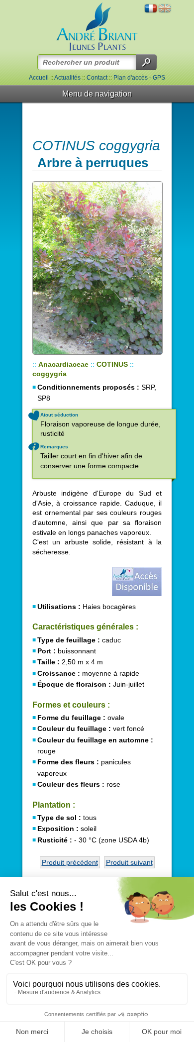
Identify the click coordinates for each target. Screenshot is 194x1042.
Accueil (39, 77)
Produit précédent (70, 862)
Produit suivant (129, 862)
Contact (97, 77)
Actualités (67, 77)
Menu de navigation (97, 94)
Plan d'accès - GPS (139, 77)
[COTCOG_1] (97, 268)
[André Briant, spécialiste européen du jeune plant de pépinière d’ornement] (97, 27)
